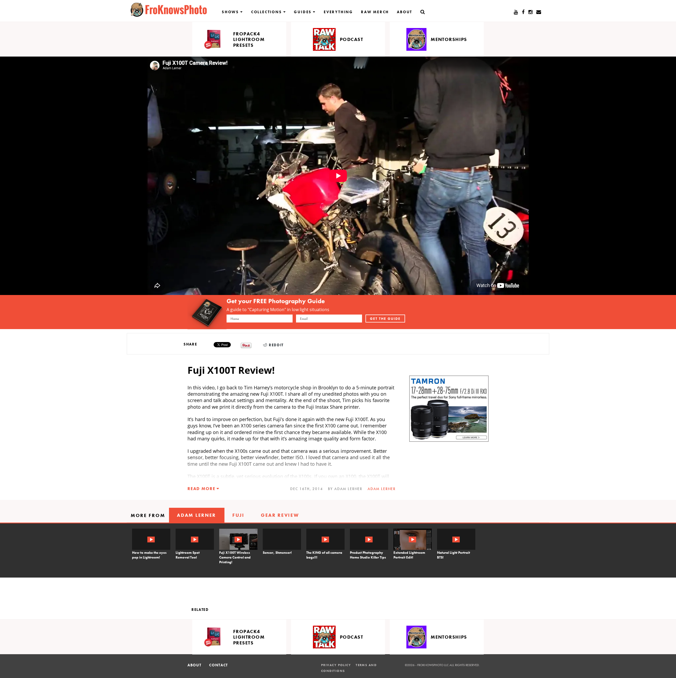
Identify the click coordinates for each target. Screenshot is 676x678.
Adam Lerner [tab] (196, 515)
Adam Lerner (382, 488)
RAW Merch (375, 12)
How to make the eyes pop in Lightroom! (149, 555)
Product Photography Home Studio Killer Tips (368, 555)
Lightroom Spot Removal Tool (188, 555)
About (404, 12)
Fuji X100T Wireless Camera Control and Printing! (235, 557)
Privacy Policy (336, 665)
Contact (218, 665)
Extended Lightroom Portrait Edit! (409, 555)
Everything (338, 12)
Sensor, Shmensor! (277, 552)
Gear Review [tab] (280, 515)
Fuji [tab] (238, 515)
